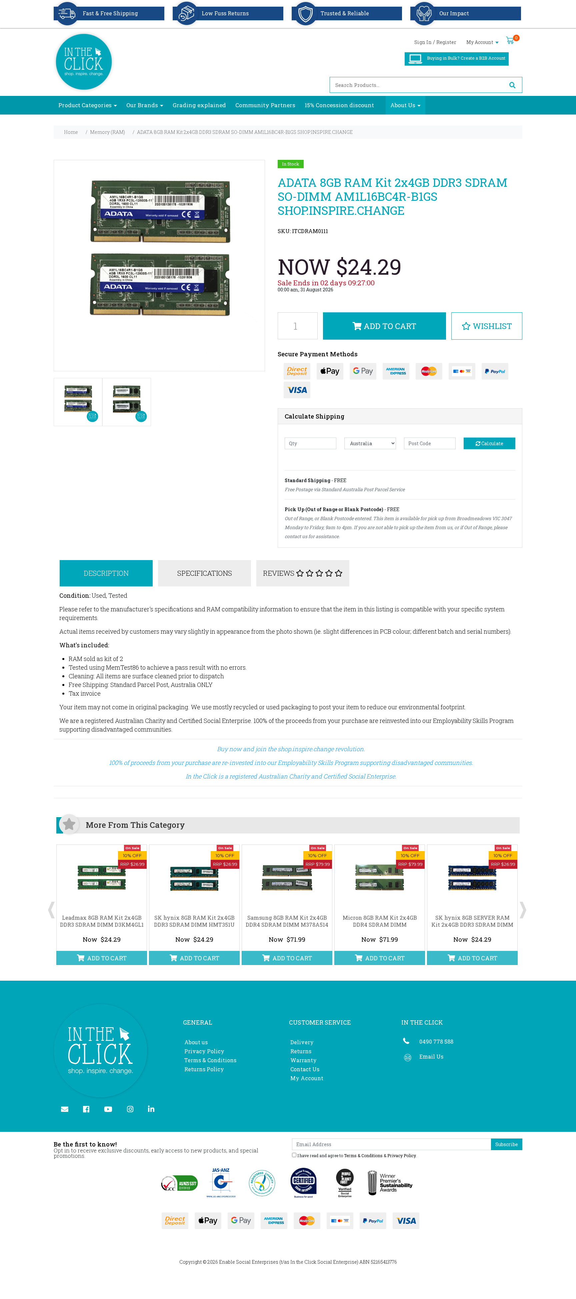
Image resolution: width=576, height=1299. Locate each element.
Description (106, 573)
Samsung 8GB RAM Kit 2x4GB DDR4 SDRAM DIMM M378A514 (287, 921)
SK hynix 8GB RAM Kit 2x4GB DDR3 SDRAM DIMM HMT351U (194, 921)
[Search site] (512, 85)
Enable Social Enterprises (248, 1262)
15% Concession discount (339, 105)
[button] (486, 326)
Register (446, 42)
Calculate (491, 443)
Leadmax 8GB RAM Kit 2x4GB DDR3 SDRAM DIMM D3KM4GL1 (102, 921)
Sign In (423, 42)
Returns (300, 1051)
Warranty (303, 1060)
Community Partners (265, 105)
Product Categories (85, 105)
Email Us (431, 1056)
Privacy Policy (204, 1051)
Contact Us (304, 1069)
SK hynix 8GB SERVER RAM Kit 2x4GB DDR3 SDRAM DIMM (472, 921)
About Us (402, 105)
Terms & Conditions (210, 1060)
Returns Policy (204, 1069)
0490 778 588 (436, 1041)
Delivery (302, 1042)
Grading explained (199, 105)
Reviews (279, 573)
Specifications (204, 573)
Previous (51, 905)
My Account (480, 42)
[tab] (106, 573)
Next (523, 905)
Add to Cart (389, 326)
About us (196, 1042)
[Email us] (67, 1109)
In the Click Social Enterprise (323, 1262)
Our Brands (142, 105)
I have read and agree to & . (356, 1155)
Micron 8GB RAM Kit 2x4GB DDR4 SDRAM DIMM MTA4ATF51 (380, 924)
